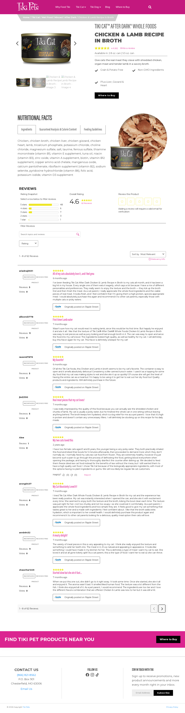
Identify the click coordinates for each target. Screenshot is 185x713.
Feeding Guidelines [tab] (93, 129)
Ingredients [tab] (26, 129)
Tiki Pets (26, 707)
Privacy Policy (172, 707)
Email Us (26, 689)
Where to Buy (106, 95)
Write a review (127, 48)
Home (26, 17)
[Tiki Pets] (27, 7)
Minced (58, 17)
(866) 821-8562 (26, 675)
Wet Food (47, 17)
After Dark (70, 17)
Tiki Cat (35, 17)
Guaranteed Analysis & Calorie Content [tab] (58, 129)
